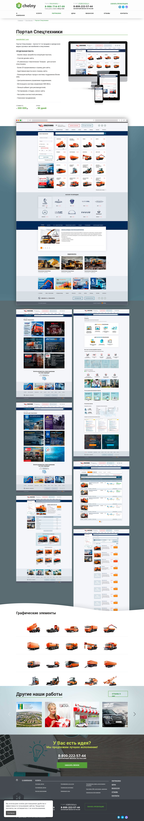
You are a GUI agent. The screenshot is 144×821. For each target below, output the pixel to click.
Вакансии (90, 13)
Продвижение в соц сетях (67, 784)
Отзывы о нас (116, 695)
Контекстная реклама (40, 791)
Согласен (11, 813)
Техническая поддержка (67, 787)
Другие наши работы (39, 694)
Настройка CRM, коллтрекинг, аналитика (96, 789)
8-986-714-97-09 (55, 6)
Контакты (124, 13)
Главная (20, 20)
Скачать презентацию (119, 3)
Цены (73, 13)
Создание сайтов (39, 784)
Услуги (39, 13)
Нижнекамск (53, 3)
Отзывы (107, 13)
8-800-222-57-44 (72, 755)
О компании (20, 14)
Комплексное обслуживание (93, 792)
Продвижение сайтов (40, 787)
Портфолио (56, 13)
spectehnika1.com (22, 39)
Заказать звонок (72, 765)
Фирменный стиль (65, 791)
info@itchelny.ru (83, 3)
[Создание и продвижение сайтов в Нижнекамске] (26, 5)
